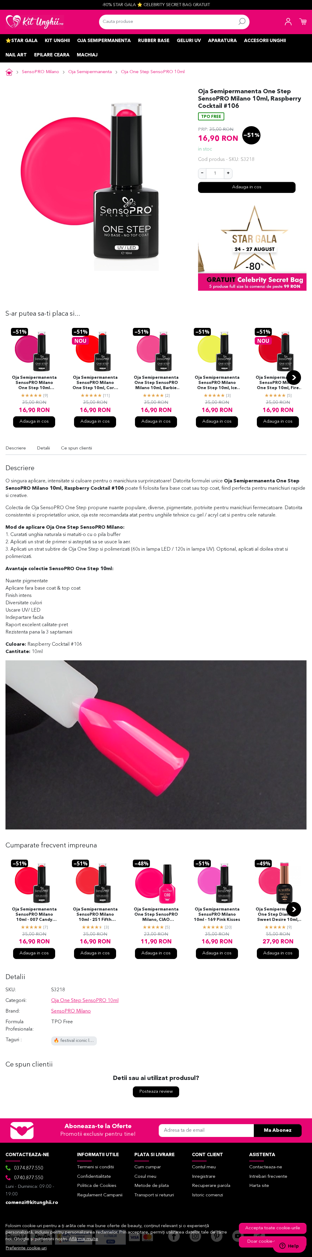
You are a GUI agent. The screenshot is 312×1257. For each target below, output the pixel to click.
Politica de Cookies (96, 1186)
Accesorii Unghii (265, 41)
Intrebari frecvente (268, 1176)
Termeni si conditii (95, 1167)
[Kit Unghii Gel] (34, 22)
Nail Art (16, 55)
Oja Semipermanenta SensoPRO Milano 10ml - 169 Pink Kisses (217, 914)
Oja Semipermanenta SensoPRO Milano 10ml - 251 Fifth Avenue (95, 915)
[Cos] (303, 22)
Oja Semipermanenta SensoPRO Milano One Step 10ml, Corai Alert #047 (95, 383)
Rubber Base (153, 41)
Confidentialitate (94, 1176)
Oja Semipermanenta (104, 41)
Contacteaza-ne (265, 1167)
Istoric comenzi (207, 1195)
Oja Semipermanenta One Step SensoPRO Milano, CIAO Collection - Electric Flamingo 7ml (156, 915)
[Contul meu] (288, 22)
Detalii (43, 448)
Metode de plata (151, 1186)
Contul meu (204, 1167)
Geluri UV (189, 41)
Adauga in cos (246, 187)
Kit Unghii (57, 41)
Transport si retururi (154, 1195)
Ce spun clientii (76, 448)
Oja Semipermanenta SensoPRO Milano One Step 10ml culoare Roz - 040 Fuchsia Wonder (34, 383)
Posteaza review (156, 1091)
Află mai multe (83, 1239)
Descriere (15, 448)
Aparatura (222, 41)
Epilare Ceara (51, 55)
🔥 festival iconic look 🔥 (79, 1041)
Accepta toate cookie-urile (272, 1228)
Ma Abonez (278, 1130)
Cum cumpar (147, 1167)
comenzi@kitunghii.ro (31, 1202)
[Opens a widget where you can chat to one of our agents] (289, 1246)
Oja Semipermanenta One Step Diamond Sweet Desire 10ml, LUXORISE (278, 915)
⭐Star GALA (21, 41)
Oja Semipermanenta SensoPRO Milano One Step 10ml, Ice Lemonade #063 (217, 383)
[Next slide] (293, 377)
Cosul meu (145, 1176)
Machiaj (87, 55)
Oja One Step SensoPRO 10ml (153, 72)
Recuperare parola (211, 1186)
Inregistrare (203, 1176)
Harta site (259, 1186)
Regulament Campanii (99, 1195)
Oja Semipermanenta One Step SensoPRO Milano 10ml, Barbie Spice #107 (156, 383)
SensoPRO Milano (40, 72)
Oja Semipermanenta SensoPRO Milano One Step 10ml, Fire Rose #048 (278, 383)
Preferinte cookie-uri (26, 1248)
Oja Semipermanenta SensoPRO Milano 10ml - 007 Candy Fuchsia (34, 915)
